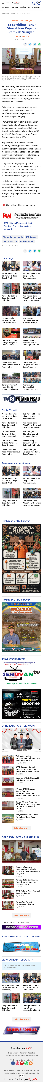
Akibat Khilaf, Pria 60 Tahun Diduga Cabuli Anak (9, 276)
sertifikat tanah (26, 241)
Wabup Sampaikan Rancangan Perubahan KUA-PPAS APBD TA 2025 (28, 758)
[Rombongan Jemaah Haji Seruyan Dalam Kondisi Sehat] (32, 377)
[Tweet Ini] (30, 44)
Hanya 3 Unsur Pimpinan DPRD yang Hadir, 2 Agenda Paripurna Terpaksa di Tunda (28, 805)
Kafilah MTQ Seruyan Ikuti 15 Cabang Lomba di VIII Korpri (31, 342)
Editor (17, 36)
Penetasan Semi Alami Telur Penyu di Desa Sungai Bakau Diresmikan (32, 298)
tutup (22, 1075)
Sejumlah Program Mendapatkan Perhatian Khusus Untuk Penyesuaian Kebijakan (28, 870)
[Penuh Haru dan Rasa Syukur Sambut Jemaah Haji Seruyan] (11, 355)
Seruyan (25, 36)
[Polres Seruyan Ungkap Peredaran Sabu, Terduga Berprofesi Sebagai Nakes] (32, 355)
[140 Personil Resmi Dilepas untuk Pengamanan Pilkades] (32, 266)
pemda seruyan (10, 241)
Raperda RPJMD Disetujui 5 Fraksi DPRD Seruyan (27, 779)
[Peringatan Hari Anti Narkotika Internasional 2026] (32, 998)
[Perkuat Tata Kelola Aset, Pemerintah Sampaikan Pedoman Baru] (8, 883)
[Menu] (3, 3)
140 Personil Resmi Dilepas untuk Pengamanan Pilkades (31, 276)
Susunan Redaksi (27, 1053)
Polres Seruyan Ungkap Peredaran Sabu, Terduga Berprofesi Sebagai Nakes (31, 365)
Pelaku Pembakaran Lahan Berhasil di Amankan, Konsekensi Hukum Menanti (10, 987)
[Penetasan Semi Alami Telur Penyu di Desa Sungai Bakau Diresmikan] (32, 288)
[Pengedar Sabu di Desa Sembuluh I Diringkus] (11, 288)
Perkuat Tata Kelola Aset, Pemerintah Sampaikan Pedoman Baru (27, 882)
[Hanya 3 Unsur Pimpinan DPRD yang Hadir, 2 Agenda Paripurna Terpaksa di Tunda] (8, 805)
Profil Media (32, 1055)
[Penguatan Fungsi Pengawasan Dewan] (8, 905)
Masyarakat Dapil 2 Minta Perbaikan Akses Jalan (27, 816)
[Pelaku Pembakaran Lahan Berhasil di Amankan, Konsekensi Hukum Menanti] (11, 978)
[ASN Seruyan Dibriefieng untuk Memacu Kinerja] (32, 311)
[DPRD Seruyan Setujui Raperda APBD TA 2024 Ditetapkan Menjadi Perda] (8, 770)
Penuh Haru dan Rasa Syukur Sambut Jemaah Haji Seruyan (11, 365)
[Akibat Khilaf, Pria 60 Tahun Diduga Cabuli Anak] (11, 266)
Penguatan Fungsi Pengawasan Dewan (25, 903)
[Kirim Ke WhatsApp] (39, 44)
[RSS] (31, 1063)
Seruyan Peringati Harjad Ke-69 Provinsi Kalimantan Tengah (11, 387)
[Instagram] (17, 1063)
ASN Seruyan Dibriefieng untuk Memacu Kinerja (30, 320)
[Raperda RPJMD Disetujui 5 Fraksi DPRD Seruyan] (8, 781)
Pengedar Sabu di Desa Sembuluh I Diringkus (10, 298)
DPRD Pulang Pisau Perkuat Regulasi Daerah (28, 892)
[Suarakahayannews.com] (13, 2)
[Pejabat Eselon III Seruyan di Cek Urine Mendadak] (11, 311)
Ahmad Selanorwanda (13, 237)
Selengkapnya (20, 828)
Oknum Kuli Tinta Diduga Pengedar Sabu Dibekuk (9, 342)
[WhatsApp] (26, 1063)
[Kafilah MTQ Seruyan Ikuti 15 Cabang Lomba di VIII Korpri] (32, 333)
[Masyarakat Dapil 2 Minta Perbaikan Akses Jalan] (8, 818)
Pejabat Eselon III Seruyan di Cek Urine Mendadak (9, 320)
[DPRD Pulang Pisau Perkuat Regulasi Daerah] (8, 894)
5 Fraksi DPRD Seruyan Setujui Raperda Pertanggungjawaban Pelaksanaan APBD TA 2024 (28, 792)
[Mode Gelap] (34, 3)
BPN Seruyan (31, 237)
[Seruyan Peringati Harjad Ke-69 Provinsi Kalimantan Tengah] (11, 377)
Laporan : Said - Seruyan (21, 21)
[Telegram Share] (34, 44)
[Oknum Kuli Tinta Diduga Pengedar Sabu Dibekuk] (11, 333)
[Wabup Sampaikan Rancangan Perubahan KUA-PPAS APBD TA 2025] (8, 759)
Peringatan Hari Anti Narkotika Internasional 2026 (32, 1008)
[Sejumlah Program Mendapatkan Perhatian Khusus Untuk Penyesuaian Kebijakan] (8, 870)
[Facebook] (13, 1063)
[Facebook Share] (25, 44)
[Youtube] (22, 1063)
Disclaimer (13, 1053)
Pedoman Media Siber (15, 1055)
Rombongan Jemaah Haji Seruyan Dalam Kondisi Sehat (29, 387)
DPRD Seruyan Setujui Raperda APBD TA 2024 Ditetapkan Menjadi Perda (27, 769)
